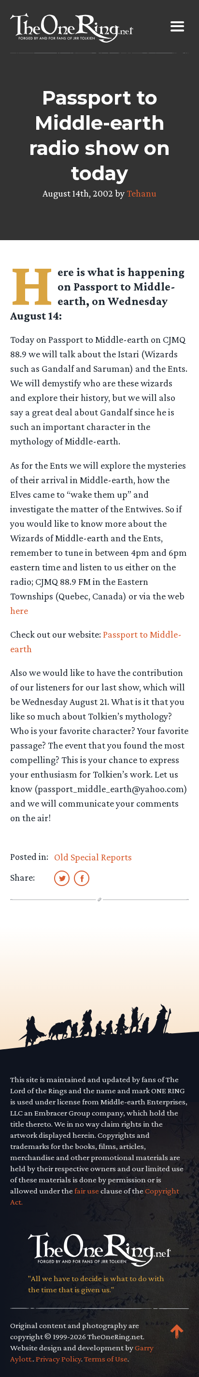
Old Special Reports (93, 857)
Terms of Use (106, 1358)
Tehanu (141, 193)
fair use (86, 1190)
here (19, 610)
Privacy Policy (58, 1358)
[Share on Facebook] (81, 878)
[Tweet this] (62, 878)
